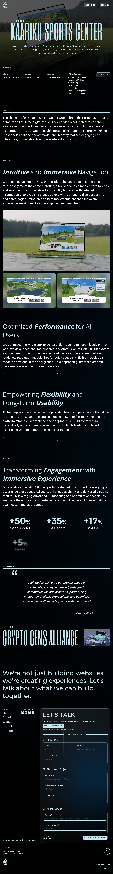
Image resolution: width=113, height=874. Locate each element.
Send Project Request (94, 838)
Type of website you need (53, 785)
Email (79, 746)
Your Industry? (50, 775)
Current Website (50, 795)
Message (48, 815)
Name (47, 746)
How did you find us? (52, 825)
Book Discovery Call (52, 726)
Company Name (50, 756)
